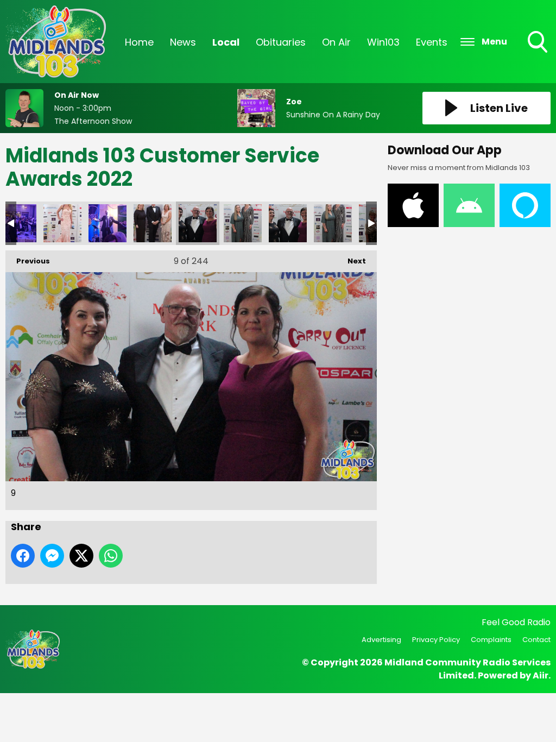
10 (243, 223)
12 (333, 223)
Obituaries (281, 42)
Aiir (540, 675)
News (183, 42)
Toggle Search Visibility (539, 54)
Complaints (491, 639)
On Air (336, 42)
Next (351, 261)
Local (225, 42)
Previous (27, 261)
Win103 (383, 42)
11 (288, 223)
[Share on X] (81, 556)
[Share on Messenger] (52, 556)
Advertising (381, 639)
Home (139, 42)
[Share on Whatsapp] (111, 556)
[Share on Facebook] (23, 556)
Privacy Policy (436, 639)
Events (431, 42)
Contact (536, 639)
